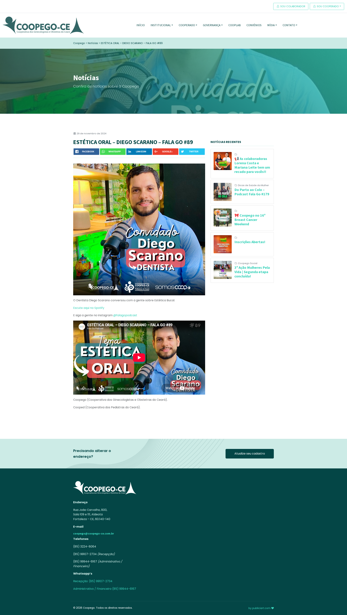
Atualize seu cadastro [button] (249, 453)
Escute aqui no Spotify (89, 308)
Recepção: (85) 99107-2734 (92, 581)
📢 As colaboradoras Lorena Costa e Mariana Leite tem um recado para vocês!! (252, 165)
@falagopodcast (125, 315)
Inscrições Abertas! (249, 242)
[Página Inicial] (43, 25)
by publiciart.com (260, 608)
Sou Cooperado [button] (327, 6)
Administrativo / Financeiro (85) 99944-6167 (104, 589)
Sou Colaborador (292, 6)
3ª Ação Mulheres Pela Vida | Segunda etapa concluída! (252, 271)
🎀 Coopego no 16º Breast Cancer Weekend (249, 219)
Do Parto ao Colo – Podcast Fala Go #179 (251, 191)
